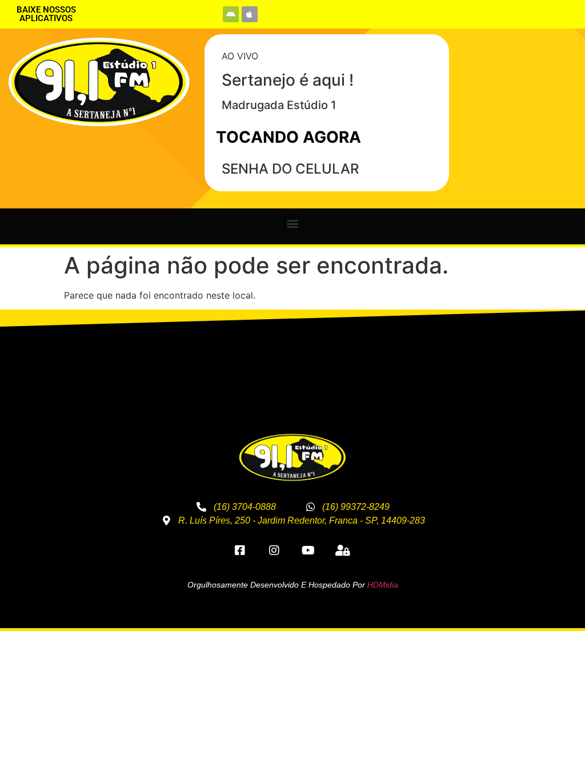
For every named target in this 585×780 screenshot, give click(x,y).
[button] (292, 223)
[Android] (231, 14)
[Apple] (250, 14)
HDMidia (382, 584)
